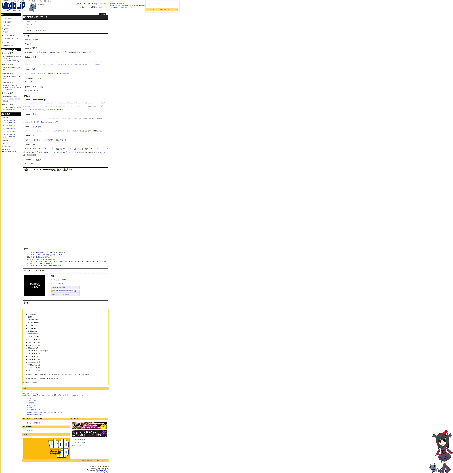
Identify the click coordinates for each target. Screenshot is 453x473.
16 (64, 148)
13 (35, 148)
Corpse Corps (61, 64)
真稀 (34, 114)
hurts (51, 119)
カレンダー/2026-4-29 (9, 125)
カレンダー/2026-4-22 (9, 123)
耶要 (34, 57)
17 (87, 148)
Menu (3, 15)
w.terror (27, 103)
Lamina (64, 119)
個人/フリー (100, 152)
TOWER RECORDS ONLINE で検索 (64, 291)
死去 (97, 64)
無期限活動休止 (10, 109)
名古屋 (30, 24)
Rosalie (78, 103)
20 (66, 151)
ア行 (29, 27)
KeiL (50, 149)
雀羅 (38, 52)
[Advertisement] (88, 208)
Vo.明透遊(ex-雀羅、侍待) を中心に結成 (48, 265)
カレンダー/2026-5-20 (9, 131)
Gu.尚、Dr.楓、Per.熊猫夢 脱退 (45, 259)
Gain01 (57, 103)
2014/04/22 (59, 283)
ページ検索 (89, 461)
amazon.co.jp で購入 (59, 287)
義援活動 (29, 407)
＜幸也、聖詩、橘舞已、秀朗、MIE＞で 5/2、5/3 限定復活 (12, 87)
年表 (4, 45)
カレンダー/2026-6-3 (9, 134)
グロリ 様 (30, 430)
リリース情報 (92, 4)
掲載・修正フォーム (56, 412)
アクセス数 (30, 410)
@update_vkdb (6, 146)
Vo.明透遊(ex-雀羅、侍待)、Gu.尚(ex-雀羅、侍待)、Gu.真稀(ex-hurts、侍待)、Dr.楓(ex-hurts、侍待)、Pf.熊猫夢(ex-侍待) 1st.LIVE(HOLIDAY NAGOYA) (66, 262)
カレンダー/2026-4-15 (9, 120)
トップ (79, 461)
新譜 (10, 18)
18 (103, 148)
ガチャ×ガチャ (73, 149)
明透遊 (34, 48)
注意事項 (86, 374)
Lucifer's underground (30, 110)
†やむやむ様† (37, 127)
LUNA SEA (6, 68)
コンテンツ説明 (31, 400)
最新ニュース (81, 4)
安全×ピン (59, 149)
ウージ (75, 61)
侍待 (70, 52)
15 (52, 148)
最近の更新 (5, 114)
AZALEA (28, 52)
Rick (100, 61)
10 (57, 121)
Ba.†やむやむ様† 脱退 (43, 257)
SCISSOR (5, 99)
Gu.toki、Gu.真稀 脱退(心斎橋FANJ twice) (49, 255)
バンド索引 (103, 4)
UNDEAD (102, 14)
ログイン (105, 461)
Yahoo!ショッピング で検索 (60, 295)
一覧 (83, 461)
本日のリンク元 (39, 410)
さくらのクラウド (102, 472)
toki (34, 100)
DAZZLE (53, 52)
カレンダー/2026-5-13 (9, 128)
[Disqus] (46, 201)
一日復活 (14, 96)
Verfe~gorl (28, 61)
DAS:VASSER (30, 74)
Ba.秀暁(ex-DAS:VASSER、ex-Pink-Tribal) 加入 (51, 252)
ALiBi (4, 96)
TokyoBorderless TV (81, 439)
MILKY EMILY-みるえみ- (52, 106)
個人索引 (5, 32)
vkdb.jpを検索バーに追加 (10, 151)
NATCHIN (5, 143)
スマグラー (40, 103)
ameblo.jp (41, 100)
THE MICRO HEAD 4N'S (10, 107)
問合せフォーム (44, 412)
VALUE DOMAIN (80, 442)
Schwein (51, 64)
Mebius (40, 119)
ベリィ (62, 61)
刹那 (53, 276)
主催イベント (42, 414)
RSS (100, 461)
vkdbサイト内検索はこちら (91, 7)
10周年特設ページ (32, 414)
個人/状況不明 (62, 140)
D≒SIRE (5, 85)
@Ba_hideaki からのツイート (120, 3)
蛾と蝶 (5, 76)
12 (53, 139)
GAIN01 (68, 103)
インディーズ (32, 22)
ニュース (5, 18)
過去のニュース (10, 45)
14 (45, 148)
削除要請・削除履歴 (33, 412)
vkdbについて (31, 405)
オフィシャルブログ (33, 39)
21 (33, 163)
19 (36, 151)
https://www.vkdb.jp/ (28, 392)
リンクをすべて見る (76, 445)
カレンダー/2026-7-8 (9, 137)
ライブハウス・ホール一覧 (10, 38)
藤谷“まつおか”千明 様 (33, 423)
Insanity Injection (63, 74)
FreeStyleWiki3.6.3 (102, 470)
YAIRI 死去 (16, 61)
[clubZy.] (89, 429)
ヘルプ (95, 461)
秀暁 (33, 69)
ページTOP (155, 4)
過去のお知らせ (31, 403)
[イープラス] (89, 437)
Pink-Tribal (41, 74)
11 (89, 130)
